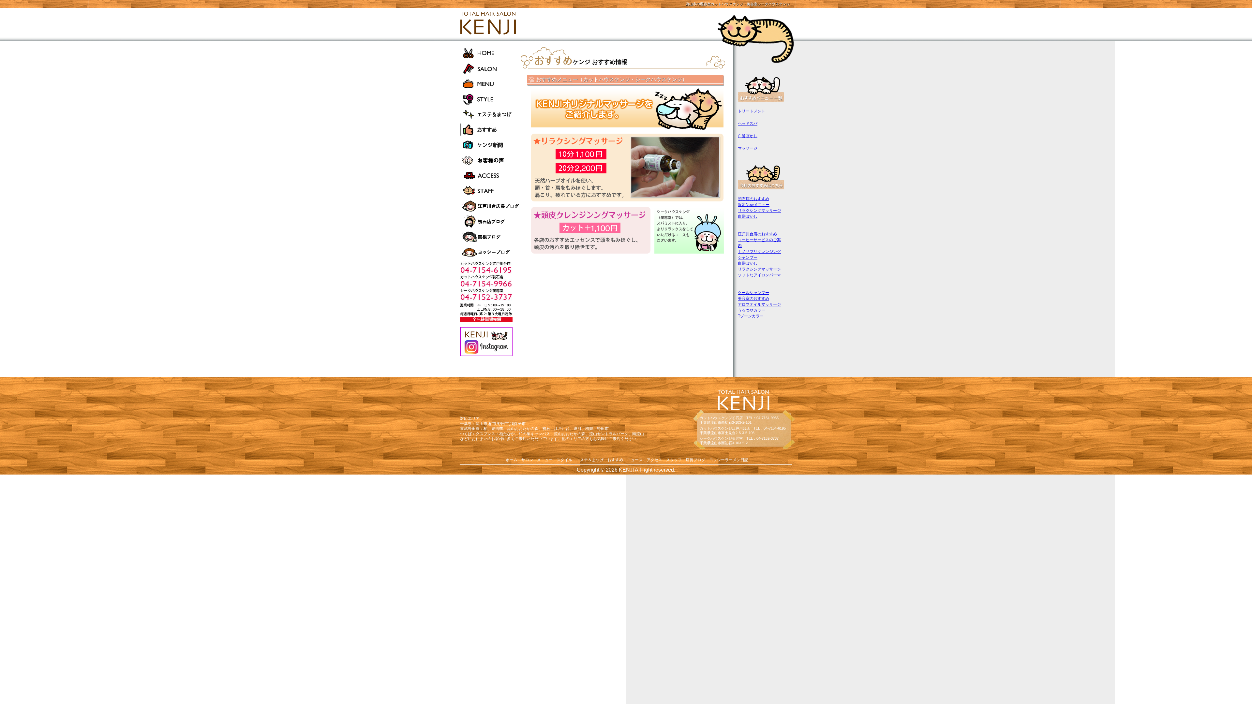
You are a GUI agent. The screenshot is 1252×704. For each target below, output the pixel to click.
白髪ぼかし (747, 136)
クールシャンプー (753, 292)
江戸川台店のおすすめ (757, 234)
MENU (490, 84)
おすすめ (490, 130)
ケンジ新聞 (490, 145)
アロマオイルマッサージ (759, 304)
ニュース (635, 460)
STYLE (490, 99)
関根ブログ (490, 237)
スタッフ (674, 460)
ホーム (511, 460)
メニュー (545, 460)
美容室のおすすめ (753, 298)
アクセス (654, 460)
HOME (490, 53)
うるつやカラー (751, 310)
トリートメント (751, 111)
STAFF (490, 191)
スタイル (564, 460)
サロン (527, 460)
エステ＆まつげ (490, 114)
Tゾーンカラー (751, 316)
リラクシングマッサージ (759, 210)
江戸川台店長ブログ (490, 206)
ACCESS (490, 175)
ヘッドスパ (747, 123)
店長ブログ (695, 460)
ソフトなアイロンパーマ (759, 275)
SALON (490, 68)
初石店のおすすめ (753, 199)
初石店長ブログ (490, 221)
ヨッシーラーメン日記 (490, 252)
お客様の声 (490, 160)
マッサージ (747, 148)
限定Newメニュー (753, 204)
